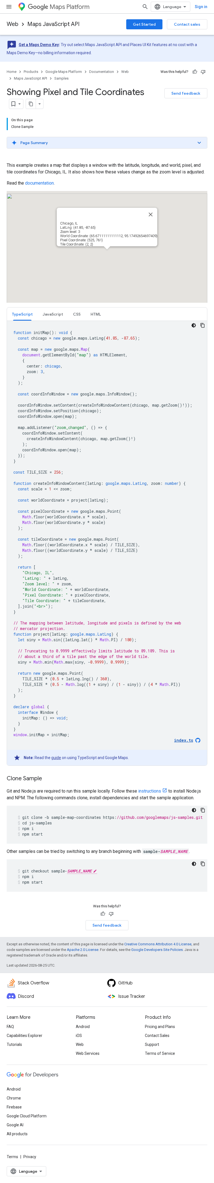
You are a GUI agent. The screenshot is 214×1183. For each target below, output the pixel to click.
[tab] (22, 314)
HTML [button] (96, 314)
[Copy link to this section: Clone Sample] (47, 779)
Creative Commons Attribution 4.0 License (157, 944)
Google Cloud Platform (27, 1116)
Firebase (14, 1107)
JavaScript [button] (53, 314)
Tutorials (14, 1044)
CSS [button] (77, 314)
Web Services (87, 1053)
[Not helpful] (203, 72)
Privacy (29, 1157)
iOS (79, 1035)
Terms (12, 1157)
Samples (61, 78)
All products (17, 1134)
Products (31, 72)
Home (11, 72)
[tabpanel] (107, 543)
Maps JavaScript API (53, 24)
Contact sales (187, 24)
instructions (149, 791)
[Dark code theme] (193, 325)
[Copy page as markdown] (31, 104)
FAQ (10, 1026)
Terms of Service (160, 1053)
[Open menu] (8, 6)
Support (152, 1044)
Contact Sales (157, 1035)
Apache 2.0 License (82, 950)
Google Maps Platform (63, 72)
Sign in (201, 6)
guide (56, 757)
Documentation (101, 72)
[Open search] (145, 6)
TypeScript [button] (22, 314)
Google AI (15, 1125)
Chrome (14, 1098)
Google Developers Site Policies (157, 950)
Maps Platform (69, 7)
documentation (39, 183)
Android (83, 1026)
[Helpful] (195, 72)
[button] (107, 142)
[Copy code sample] (202, 325)
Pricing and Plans (160, 1026)
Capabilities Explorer (24, 1035)
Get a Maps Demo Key (39, 44)
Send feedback (185, 93)
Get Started (144, 24)
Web (12, 24)
